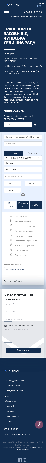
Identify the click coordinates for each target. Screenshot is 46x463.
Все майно (10, 205)
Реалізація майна (13, 385)
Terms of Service (21, 449)
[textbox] (22, 143)
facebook (20, 460)
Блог (7, 396)
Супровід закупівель (14, 380)
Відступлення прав (14, 391)
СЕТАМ (36, 204)
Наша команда (12, 416)
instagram (24, 460)
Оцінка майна (11, 401)
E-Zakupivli (9, 53)
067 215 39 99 (34, 12)
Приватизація (13, 66)
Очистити (32, 153)
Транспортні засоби (33, 66)
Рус (39, 6)
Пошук (13, 153)
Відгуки (8, 421)
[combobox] (23, 143)
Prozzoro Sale (23, 205)
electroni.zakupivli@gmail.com (26, 16)
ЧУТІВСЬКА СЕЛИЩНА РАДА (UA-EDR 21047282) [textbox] (22, 158)
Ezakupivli (13, 5)
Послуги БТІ (10, 406)
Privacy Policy (37, 447)
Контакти (9, 411)
